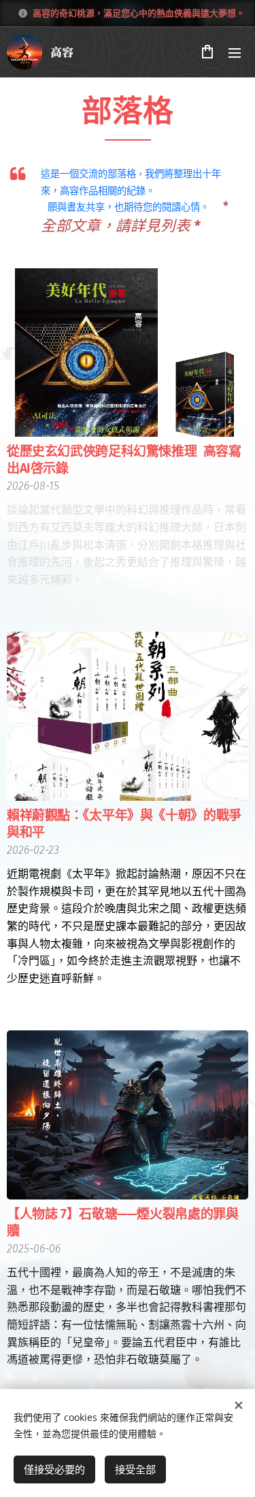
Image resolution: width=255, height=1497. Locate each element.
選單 (234, 52)
